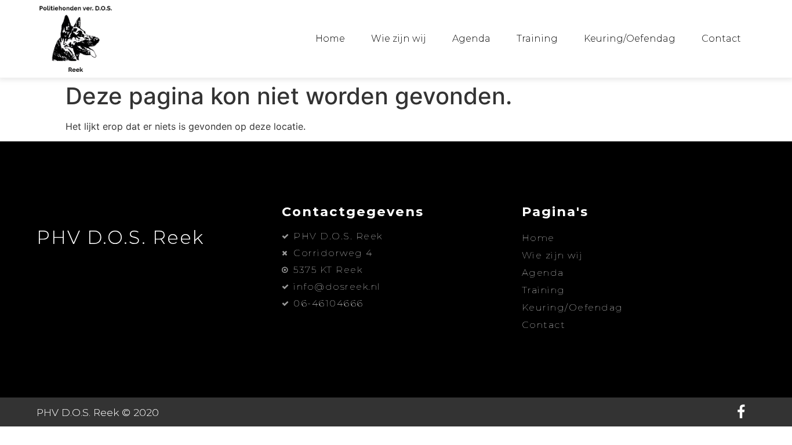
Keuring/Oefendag (629, 38)
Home (330, 38)
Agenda (471, 38)
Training (537, 38)
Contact (721, 38)
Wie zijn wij (398, 38)
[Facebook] (740, 411)
